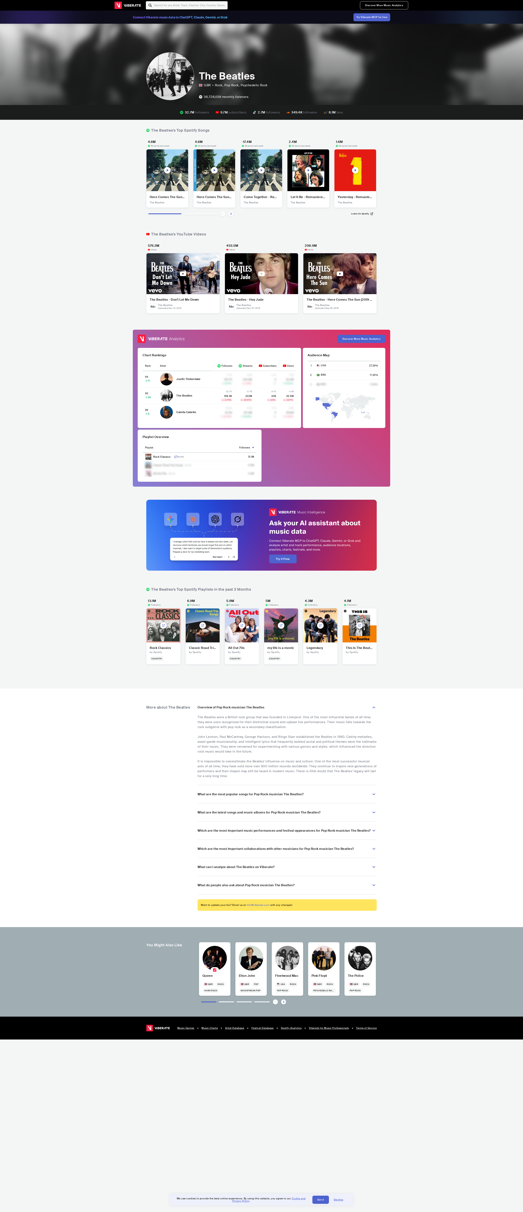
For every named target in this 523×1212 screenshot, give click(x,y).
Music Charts (209, 1028)
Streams (247, 365)
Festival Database (262, 1028)
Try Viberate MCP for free (372, 17)
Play (167, 170)
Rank (148, 365)
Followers (226, 365)
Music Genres (185, 1028)
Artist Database (234, 1028)
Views (290, 365)
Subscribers (269, 365)
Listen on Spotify (360, 213)
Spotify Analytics (291, 1028)
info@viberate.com (258, 905)
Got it (320, 1199)
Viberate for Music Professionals (329, 1028)
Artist (163, 365)
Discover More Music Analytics (384, 5)
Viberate (127, 5)
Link (175, 456)
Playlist (149, 447)
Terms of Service (366, 1028)
